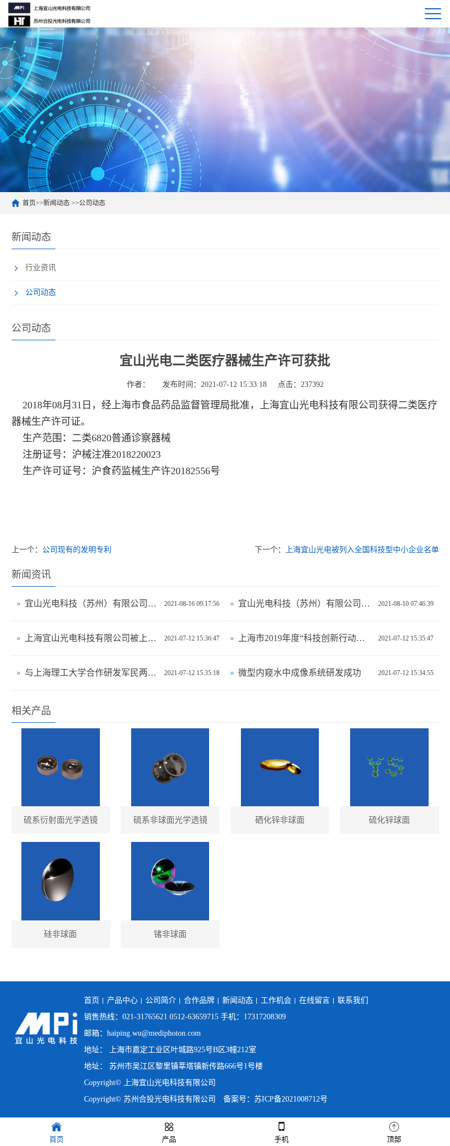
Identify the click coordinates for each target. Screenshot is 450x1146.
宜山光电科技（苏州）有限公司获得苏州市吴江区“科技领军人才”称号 (305, 603)
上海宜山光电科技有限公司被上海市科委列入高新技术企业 (92, 638)
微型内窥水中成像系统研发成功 (299, 672)
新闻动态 (57, 203)
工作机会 (276, 1000)
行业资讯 (40, 267)
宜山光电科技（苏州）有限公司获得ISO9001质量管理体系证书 (92, 603)
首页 (29, 203)
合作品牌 (199, 1000)
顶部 (394, 1139)
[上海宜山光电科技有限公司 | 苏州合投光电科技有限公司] (49, 14)
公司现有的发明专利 (76, 550)
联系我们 (353, 1000)
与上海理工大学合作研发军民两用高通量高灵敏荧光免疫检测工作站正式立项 (92, 672)
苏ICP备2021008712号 (291, 1099)
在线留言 (314, 1000)
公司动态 (92, 203)
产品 (169, 1139)
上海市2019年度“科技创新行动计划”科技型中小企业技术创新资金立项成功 (305, 638)
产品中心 (122, 1000)
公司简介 (160, 1000)
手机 (281, 1139)
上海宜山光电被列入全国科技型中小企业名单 (362, 550)
